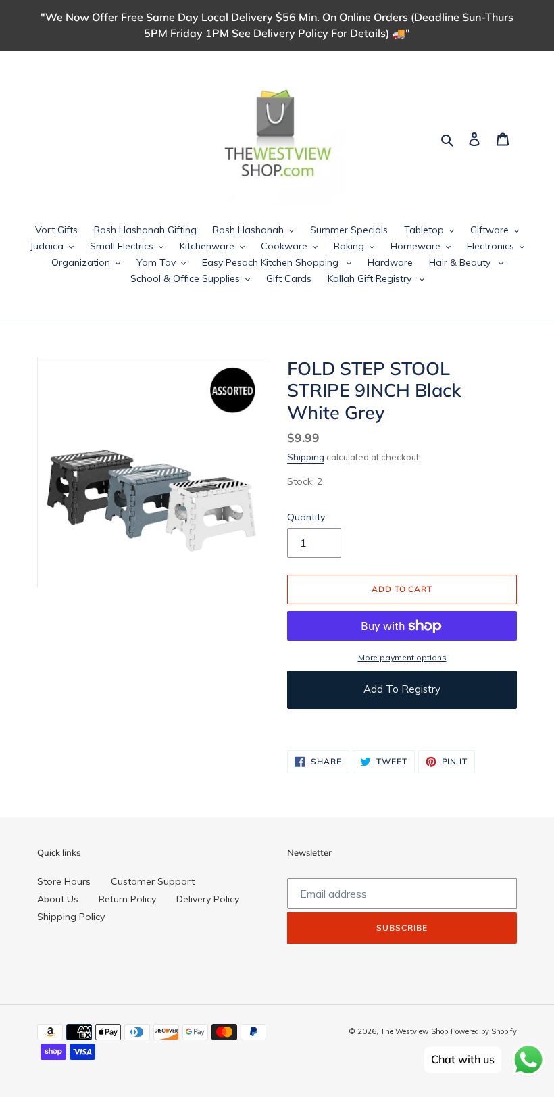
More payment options (402, 657)
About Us (57, 899)
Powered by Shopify (484, 1031)
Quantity (306, 517)
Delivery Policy (207, 899)
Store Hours (64, 881)
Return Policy (127, 899)
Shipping (305, 457)
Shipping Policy (71, 916)
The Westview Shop (414, 1031)
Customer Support (153, 881)
